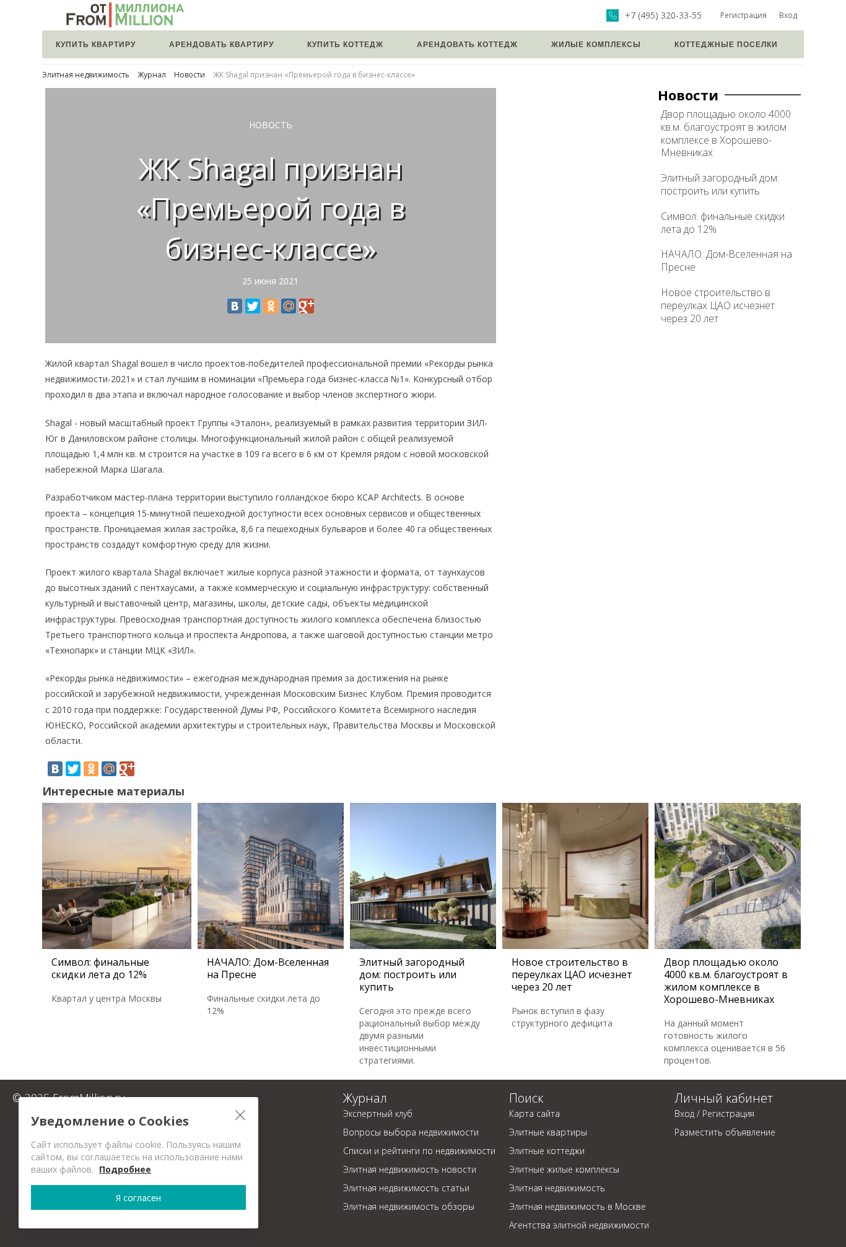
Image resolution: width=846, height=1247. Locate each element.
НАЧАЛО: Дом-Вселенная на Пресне (726, 260)
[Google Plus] (306, 306)
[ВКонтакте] (234, 306)
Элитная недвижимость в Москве (577, 1206)
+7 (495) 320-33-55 (663, 15)
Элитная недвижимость (85, 74)
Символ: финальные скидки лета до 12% (723, 222)
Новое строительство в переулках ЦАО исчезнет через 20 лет (718, 305)
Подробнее (125, 1169)
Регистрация (743, 15)
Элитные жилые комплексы (564, 1169)
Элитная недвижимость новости (409, 1169)
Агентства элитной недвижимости (579, 1225)
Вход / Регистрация (714, 1113)
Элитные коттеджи (547, 1151)
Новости (189, 74)
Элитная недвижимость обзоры (408, 1206)
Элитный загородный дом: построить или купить (720, 184)
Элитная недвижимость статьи (406, 1188)
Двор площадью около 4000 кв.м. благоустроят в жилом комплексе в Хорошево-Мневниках (726, 133)
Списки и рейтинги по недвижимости (419, 1151)
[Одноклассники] (270, 306)
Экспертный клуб (377, 1113)
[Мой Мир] (288, 306)
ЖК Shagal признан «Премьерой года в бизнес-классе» (314, 74)
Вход (788, 15)
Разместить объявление (724, 1132)
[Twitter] (252, 306)
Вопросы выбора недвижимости (411, 1132)
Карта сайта (534, 1113)
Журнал (151, 74)
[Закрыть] (240, 1114)
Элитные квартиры (548, 1132)
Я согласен (138, 1198)
